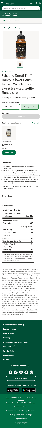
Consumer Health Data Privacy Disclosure (20, 411)
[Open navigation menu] (2, 3)
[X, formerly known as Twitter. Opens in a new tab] (16, 372)
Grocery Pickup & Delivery (13, 324)
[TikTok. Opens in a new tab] (26, 372)
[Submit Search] (38, 8)
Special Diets (8, 351)
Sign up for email (21, 378)
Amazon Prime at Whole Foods (15, 342)
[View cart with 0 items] (40, 3)
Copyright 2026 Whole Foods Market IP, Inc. (21, 398)
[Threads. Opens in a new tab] (31, 372)
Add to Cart (21, 116)
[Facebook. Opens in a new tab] (10, 372)
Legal (30, 415)
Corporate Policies (21, 419)
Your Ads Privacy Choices (26, 403)
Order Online (8, 355)
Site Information (21, 415)
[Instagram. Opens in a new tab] (21, 372)
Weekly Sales (8, 333)
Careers (6, 359)
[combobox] (19, 8)
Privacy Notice (11, 403)
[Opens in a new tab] (13, 390)
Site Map (12, 415)
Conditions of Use (20, 407)
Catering (6, 338)
